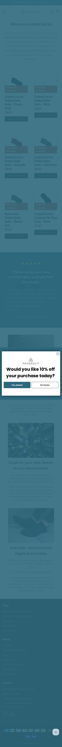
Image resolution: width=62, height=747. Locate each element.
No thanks (45, 385)
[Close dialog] (58, 353)
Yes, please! (17, 385)
